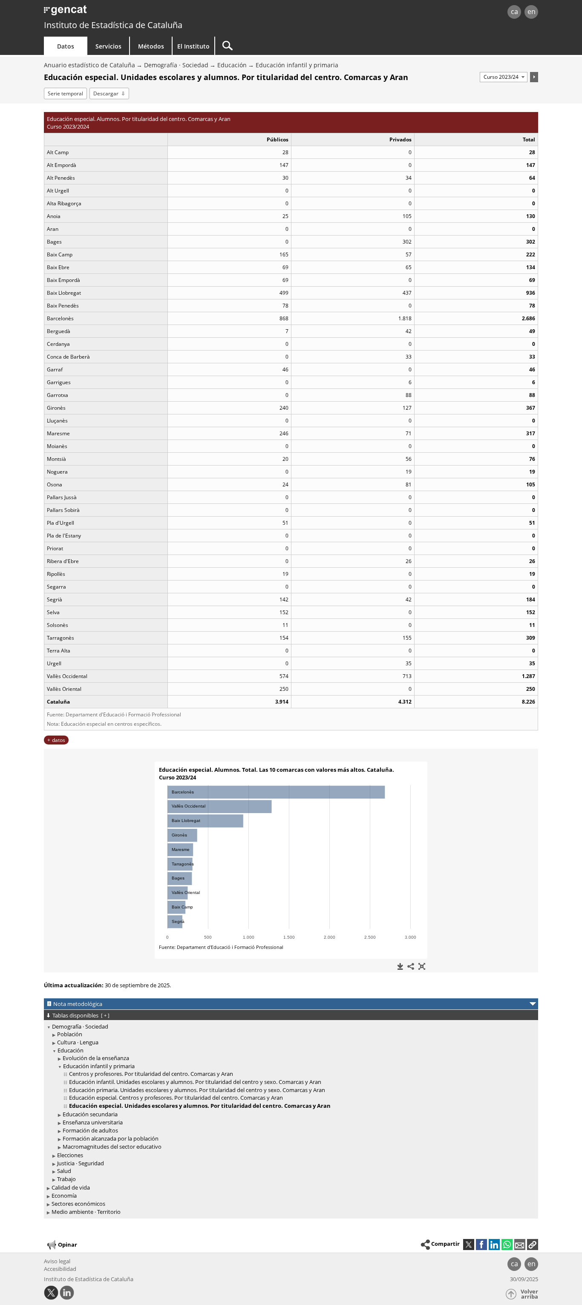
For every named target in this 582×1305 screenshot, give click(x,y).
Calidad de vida (71, 1187)
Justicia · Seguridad (80, 1163)
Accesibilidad (60, 1269)
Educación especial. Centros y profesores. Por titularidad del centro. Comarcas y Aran (176, 1097)
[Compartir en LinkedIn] (494, 1244)
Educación (232, 65)
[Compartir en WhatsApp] (507, 1244)
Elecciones (70, 1155)
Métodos (151, 46)
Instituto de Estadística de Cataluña (113, 25)
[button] (532, 1244)
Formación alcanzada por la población (110, 1138)
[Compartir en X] (468, 1244)
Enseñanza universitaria (93, 1122)
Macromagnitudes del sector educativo (112, 1146)
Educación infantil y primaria (297, 65)
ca (514, 11)
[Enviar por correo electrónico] (519, 1244)
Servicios (108, 46)
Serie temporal (65, 93)
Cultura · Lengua (77, 1042)
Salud (64, 1171)
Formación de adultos (90, 1130)
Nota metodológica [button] (77, 1004)
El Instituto (193, 46)
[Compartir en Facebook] (481, 1244)
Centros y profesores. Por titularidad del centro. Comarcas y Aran (151, 1074)
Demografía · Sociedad (176, 65)
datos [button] (58, 740)
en (531, 11)
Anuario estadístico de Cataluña (89, 65)
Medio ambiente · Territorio (86, 1212)
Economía (64, 1195)
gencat (143, 12)
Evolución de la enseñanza (96, 1058)
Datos (65, 46)
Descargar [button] (105, 93)
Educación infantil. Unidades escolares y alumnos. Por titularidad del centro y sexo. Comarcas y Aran (195, 1082)
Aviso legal (57, 1261)
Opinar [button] (67, 1244)
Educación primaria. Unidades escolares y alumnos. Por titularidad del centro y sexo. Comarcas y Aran (197, 1090)
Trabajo (66, 1179)
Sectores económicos (78, 1203)
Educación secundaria (90, 1114)
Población (69, 1034)
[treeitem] (289, 1103)
